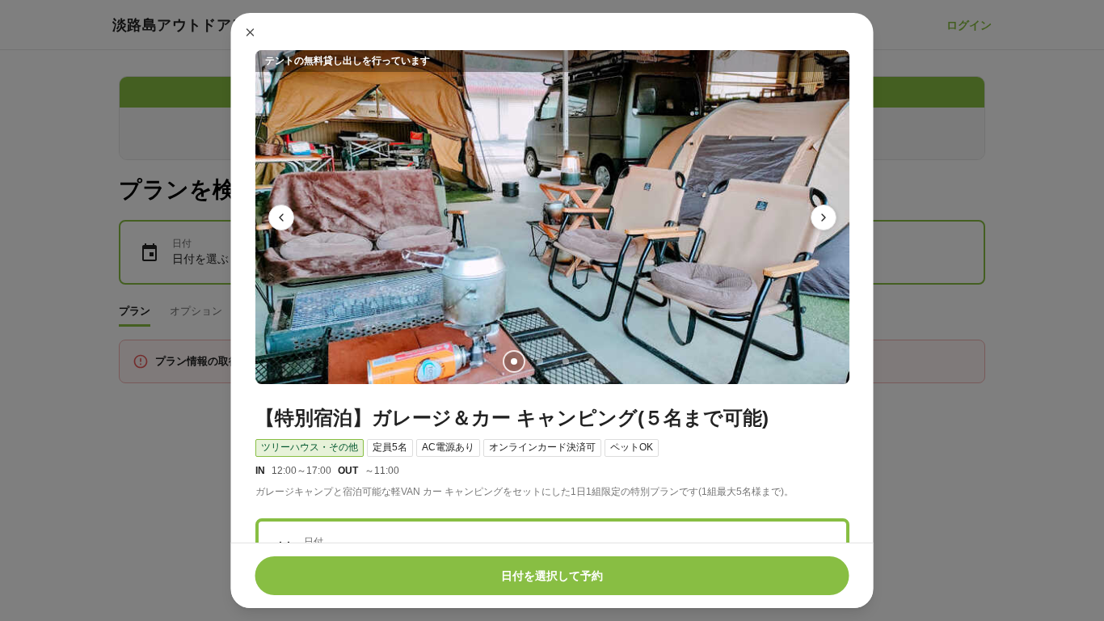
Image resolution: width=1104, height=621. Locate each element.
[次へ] (823, 217)
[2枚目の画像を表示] (539, 361)
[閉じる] (250, 32)
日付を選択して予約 (552, 575)
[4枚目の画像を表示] (590, 361)
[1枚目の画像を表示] (513, 361)
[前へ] (281, 217)
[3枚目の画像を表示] (565, 361)
